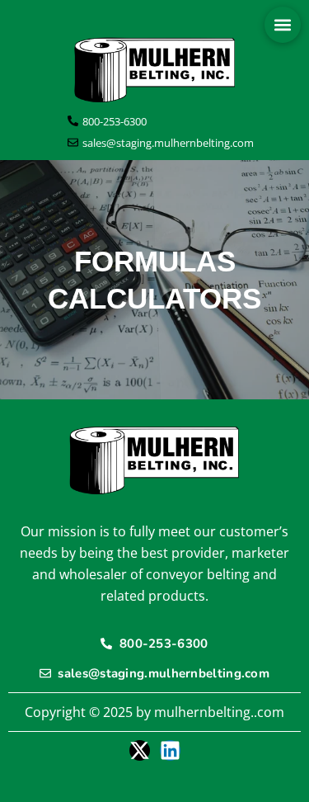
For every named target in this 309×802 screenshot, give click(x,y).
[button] (283, 25)
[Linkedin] (170, 750)
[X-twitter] (139, 750)
